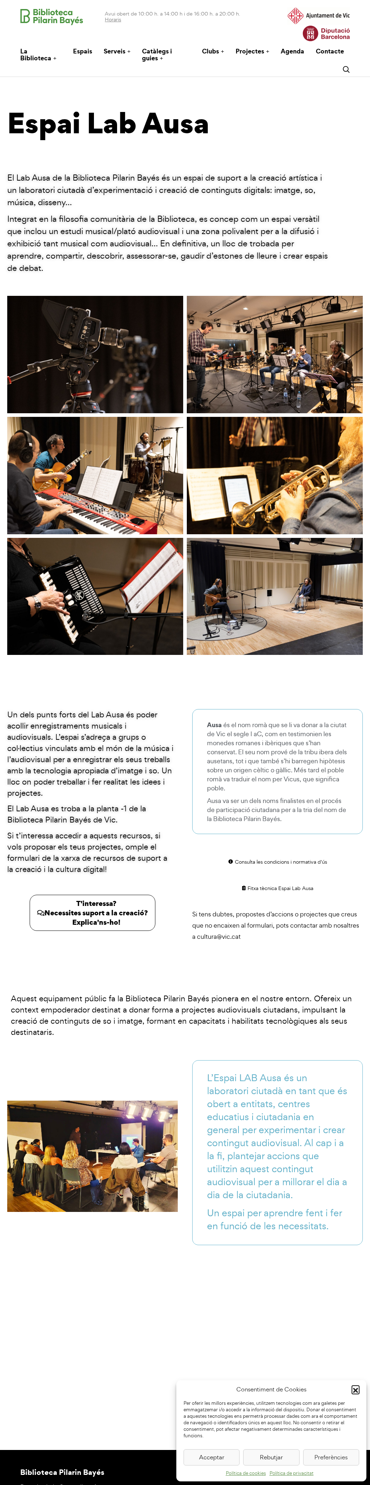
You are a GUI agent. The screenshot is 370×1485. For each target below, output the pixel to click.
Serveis (114, 51)
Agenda (292, 51)
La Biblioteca (35, 54)
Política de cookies (246, 1473)
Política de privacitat (292, 1473)
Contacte (330, 51)
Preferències (331, 1457)
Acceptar (211, 1457)
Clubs (210, 51)
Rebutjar (271, 1457)
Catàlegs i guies (157, 54)
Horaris (113, 19)
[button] (355, 1389)
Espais (82, 51)
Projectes (250, 51)
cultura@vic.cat (219, 936)
